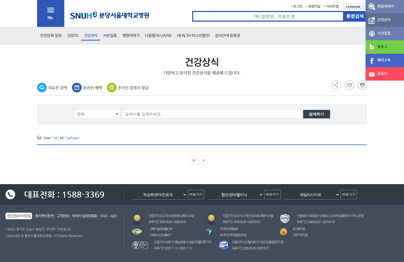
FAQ (103, 216)
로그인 (297, 6)
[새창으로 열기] (349, 85)
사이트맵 (332, 6)
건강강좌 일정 (51, 35)
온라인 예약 (92, 88)
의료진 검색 (57, 88)
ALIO (113, 216)
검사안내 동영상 (227, 35)
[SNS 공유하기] (336, 85)
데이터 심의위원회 (84, 216)
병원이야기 (131, 35)
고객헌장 (63, 216)
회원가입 (314, 6)
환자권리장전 (44, 216)
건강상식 (91, 35)
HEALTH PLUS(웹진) (193, 35)
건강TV (72, 35)
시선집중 (110, 35)
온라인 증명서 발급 (133, 88)
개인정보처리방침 (19, 216)
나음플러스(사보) (158, 35)
